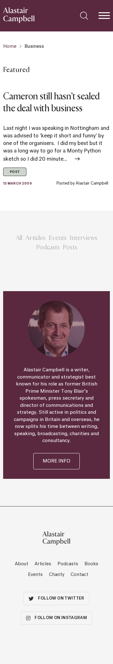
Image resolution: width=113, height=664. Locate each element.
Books (91, 564)
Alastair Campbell (92, 183)
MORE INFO (56, 461)
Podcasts (48, 247)
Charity (56, 575)
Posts (70, 247)
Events (58, 237)
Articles (35, 237)
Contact (79, 575)
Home (9, 46)
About (21, 564)
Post (15, 172)
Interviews (83, 237)
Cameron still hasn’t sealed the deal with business (51, 101)
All (19, 237)
